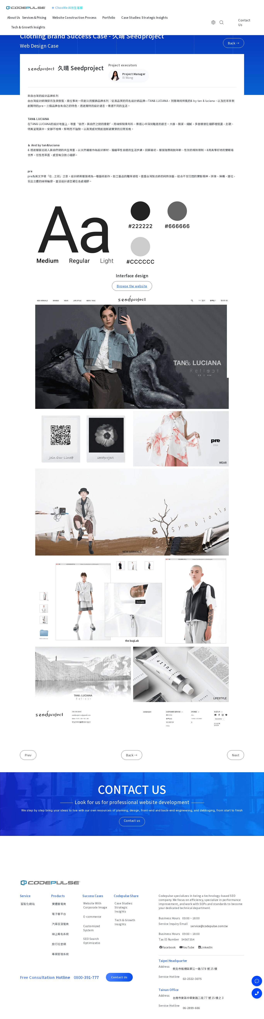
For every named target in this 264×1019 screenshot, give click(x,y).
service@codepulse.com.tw (209, 926)
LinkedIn (207, 947)
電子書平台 (59, 914)
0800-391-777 (86, 977)
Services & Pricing (34, 17)
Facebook (169, 947)
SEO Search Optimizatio (91, 941)
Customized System (91, 928)
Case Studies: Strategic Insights (124, 907)
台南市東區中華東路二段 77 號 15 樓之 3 (198, 998)
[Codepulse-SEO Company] (26, 7)
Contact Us (244, 22)
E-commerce (92, 916)
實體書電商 (59, 904)
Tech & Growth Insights (125, 922)
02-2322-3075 (192, 979)
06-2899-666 (191, 1008)
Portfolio (108, 17)
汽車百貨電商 (60, 924)
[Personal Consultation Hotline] (257, 993)
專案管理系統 (60, 954)
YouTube (188, 947)
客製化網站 (28, 904)
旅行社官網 (59, 944)
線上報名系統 (60, 934)
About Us (13, 17)
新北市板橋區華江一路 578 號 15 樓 (195, 969)
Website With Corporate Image (95, 905)
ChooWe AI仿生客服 (69, 8)
